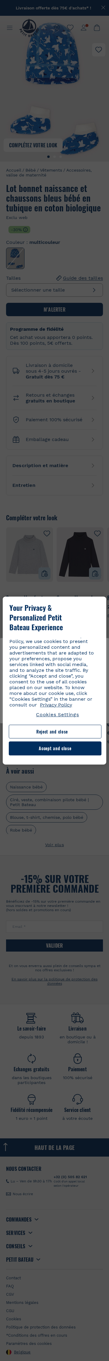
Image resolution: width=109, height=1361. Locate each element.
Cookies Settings (57, 714)
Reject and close (52, 731)
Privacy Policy (56, 705)
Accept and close (55, 748)
